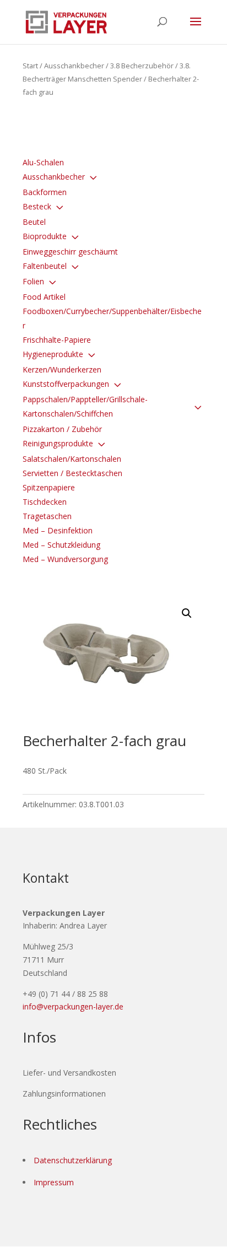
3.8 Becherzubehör (142, 66)
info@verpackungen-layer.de (73, 1006)
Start (30, 66)
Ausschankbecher (74, 66)
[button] (187, 613)
